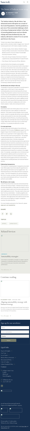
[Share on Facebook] (2, 213)
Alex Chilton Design (12, 423)
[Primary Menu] (27, 2)
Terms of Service (4, 427)
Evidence (17, 130)
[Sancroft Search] (24, 2)
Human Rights (13, 223)
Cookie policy (13, 421)
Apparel (4, 223)
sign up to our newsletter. (8, 205)
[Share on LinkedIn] (11, 213)
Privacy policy (4, 421)
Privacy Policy (24, 426)
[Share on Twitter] (6, 213)
